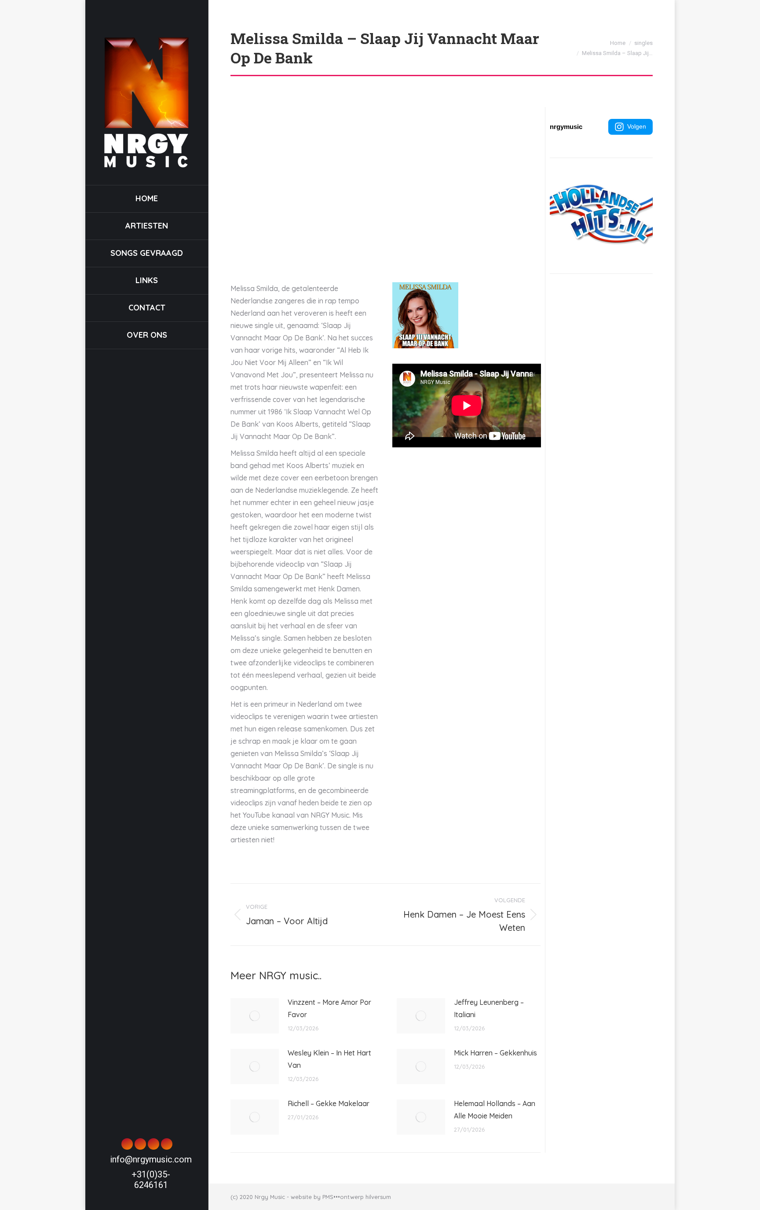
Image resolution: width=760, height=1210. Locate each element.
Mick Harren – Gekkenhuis (495, 1052)
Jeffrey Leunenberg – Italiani (489, 1008)
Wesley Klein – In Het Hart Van (329, 1059)
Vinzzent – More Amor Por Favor (329, 1008)
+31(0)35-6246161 (151, 1179)
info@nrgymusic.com (151, 1159)
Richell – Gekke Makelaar (328, 1103)
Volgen (636, 126)
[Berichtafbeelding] (254, 1015)
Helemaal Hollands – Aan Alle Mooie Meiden (494, 1109)
